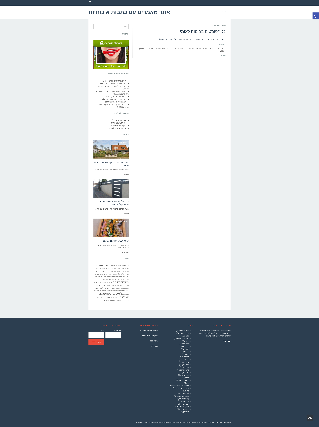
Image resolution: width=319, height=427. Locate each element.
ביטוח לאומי (125, 268)
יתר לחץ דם (107, 274)
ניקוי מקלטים (117, 285)
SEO (127, 266)
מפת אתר (227, 341)
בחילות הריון (99, 266)
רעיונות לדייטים (114, 297)
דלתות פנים (184, 344)
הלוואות (186, 349)
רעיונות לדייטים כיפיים (117, 81)
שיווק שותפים (184, 409)
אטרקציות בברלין (118, 120)
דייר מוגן (104, 268)
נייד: (102, 331)
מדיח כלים (125, 277)
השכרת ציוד (184, 357)
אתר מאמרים (139, 422)
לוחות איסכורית (99, 274)
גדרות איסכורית (112, 268)
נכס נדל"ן (112, 288)
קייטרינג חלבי (184, 401)
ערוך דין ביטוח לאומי (181, 388)
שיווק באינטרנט (183, 407)
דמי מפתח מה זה (119, 96)
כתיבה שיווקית (184, 370)
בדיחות (108, 265)
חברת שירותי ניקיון (118, 102)
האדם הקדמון (125, 271)
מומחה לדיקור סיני (117, 279)
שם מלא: (117, 331)
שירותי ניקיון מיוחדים (123, 300)
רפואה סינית (184, 404)
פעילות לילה (125, 291)
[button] (316, 15)
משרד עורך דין (184, 380)
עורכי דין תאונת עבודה (181, 386)
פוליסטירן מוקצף (99, 288)
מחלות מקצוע (107, 279)
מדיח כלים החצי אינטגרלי (102, 277)
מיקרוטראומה (121, 282)
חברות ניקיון (184, 359)
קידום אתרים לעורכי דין (116, 128)
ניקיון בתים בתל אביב (116, 125)
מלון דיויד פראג (150, 336)
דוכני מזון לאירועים (182, 338)
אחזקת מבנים (122, 266)
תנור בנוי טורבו (103, 300)
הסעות (186, 352)
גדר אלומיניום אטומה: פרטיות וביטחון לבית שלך (113, 203)
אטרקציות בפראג (118, 123)
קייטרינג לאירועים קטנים (116, 240)
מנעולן (186, 378)
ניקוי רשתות (110, 285)
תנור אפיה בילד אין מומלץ (116, 99)
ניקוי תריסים (102, 285)
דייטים (186, 341)
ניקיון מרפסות (120, 288)
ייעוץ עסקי (185, 365)
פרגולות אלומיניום (110, 291)
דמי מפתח (99, 268)
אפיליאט (114, 266)
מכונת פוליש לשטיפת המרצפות (103, 283)
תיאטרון (186, 412)
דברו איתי (96, 342)
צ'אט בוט (116, 293)
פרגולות (118, 291)
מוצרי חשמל (184, 375)
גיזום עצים (185, 336)
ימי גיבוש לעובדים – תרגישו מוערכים (112, 86)
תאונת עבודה (112, 300)
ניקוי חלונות (125, 285)
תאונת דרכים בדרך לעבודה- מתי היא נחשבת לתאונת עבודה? (192, 39)
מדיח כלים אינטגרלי (116, 277)
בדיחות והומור (184, 331)
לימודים (186, 373)
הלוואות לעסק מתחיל (118, 274)
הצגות (187, 354)
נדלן (187, 383)
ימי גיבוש (186, 367)
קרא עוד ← (222, 55)
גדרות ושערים (184, 333)
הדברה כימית (116, 271)
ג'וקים (119, 268)
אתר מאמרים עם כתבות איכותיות (129, 12)
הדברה (186, 346)
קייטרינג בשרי (184, 399)
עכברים (107, 288)
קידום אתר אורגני (183, 396)
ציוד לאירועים (184, 393)
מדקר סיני (126, 279)
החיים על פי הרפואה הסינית (115, 83)
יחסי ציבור (185, 362)
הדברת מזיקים (107, 271)
